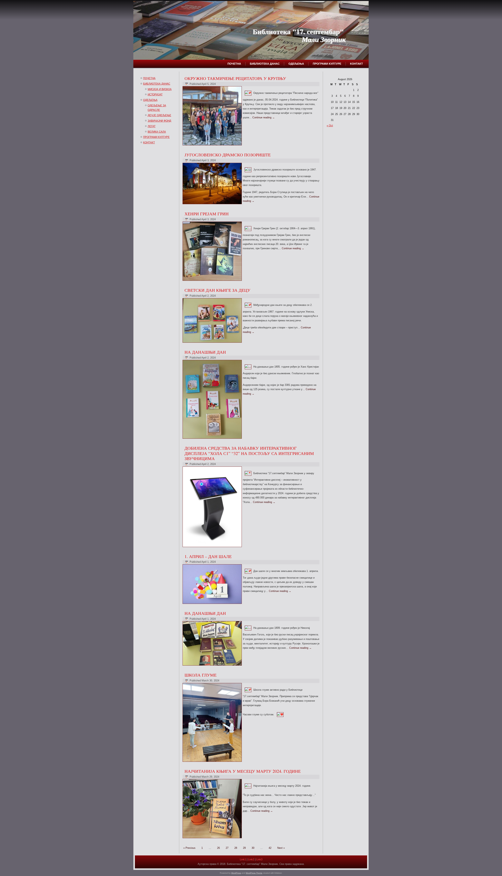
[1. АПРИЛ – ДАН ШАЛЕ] (213, 603)
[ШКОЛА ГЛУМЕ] (213, 761)
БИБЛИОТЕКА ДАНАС (265, 63)
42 (270, 847)
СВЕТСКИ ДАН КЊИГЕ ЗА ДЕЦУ (217, 290)
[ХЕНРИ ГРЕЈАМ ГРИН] (213, 280)
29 (244, 847)
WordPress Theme (254, 873)
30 (253, 847)
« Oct (330, 125)
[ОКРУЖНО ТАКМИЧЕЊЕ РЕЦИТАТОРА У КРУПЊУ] (213, 145)
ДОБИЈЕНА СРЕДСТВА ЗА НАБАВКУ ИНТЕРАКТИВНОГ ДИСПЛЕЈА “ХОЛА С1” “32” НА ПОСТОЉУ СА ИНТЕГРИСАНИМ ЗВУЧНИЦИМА (249, 453)
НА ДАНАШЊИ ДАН (205, 352)
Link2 (251, 859)
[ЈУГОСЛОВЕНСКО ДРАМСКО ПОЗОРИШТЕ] (213, 204)
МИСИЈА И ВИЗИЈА (160, 89)
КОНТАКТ (356, 63)
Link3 (259, 859)
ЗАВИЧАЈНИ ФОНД (159, 120)
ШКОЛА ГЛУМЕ (200, 675)
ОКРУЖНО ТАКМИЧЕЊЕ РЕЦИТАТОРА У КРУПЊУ (235, 78)
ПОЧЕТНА (234, 63)
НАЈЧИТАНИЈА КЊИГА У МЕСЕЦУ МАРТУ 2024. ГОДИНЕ (243, 771)
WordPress (236, 873)
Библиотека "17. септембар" (298, 31)
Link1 (243, 859)
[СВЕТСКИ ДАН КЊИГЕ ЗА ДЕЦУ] (213, 342)
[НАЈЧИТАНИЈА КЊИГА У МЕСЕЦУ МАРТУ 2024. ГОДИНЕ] (213, 838)
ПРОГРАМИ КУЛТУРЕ (327, 63)
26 (218, 847)
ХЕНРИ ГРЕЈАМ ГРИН (207, 214)
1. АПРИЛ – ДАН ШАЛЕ (208, 556)
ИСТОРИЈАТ (155, 94)
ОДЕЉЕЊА (296, 63)
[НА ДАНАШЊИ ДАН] (213, 438)
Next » (281, 847)
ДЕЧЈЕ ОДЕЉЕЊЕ (159, 115)
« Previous (189, 847)
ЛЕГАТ (152, 126)
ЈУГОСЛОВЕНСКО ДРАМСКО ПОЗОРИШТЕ (228, 155)
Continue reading (263, 117)
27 (227, 847)
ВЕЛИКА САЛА (157, 131)
